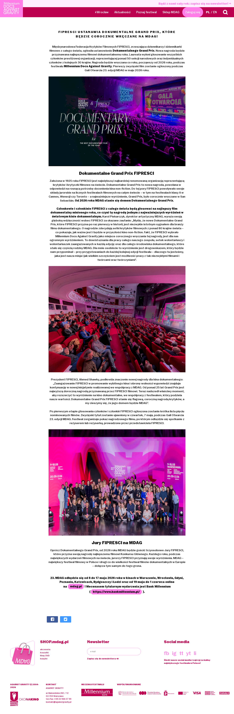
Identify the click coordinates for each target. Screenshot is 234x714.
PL (208, 12)
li (195, 653)
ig (174, 653)
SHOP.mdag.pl (54, 641)
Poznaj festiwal (146, 12)
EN (215, 12)
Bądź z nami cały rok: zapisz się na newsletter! (194, 3)
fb (166, 653)
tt (181, 653)
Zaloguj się (192, 12)
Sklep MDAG (171, 12)
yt (188, 653)
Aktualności (122, 12)
